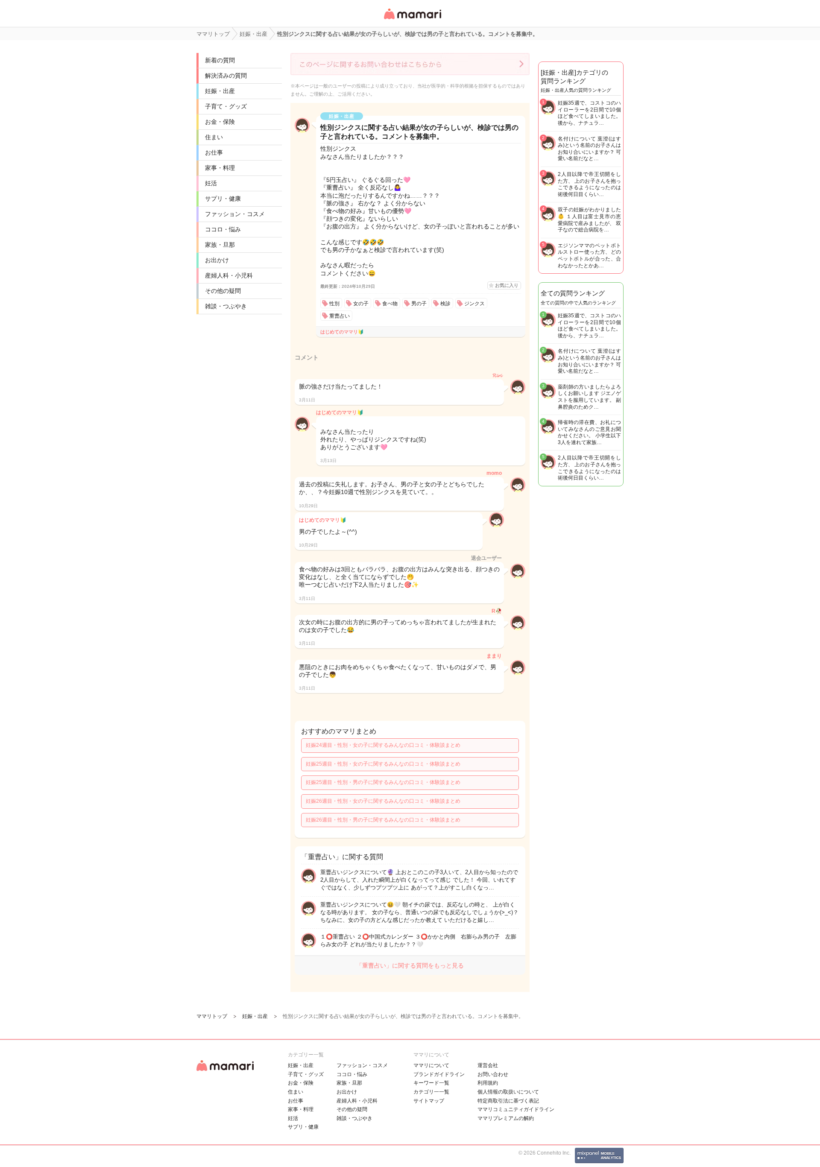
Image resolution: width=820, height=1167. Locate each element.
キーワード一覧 (431, 1083)
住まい (214, 137)
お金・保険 (220, 121)
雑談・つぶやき (226, 306)
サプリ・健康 (223, 198)
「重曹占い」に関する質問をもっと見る (410, 965)
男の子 (419, 304)
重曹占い (339, 316)
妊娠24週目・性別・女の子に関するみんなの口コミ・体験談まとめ (383, 745)
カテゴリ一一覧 (431, 1092)
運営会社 (487, 1065)
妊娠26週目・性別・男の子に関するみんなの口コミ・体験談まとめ (383, 820)
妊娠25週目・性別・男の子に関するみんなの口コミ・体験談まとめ (383, 782)
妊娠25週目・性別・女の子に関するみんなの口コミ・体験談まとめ (383, 764)
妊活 (211, 183)
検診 (445, 304)
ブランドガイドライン (439, 1074)
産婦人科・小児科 (229, 275)
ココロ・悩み (223, 229)
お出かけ (217, 260)
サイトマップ (428, 1101)
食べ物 (390, 304)
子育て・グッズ (226, 106)
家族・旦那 (220, 244)
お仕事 (214, 152)
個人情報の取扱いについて (508, 1092)
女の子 (361, 304)
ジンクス (474, 304)
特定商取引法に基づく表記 (508, 1101)
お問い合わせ (492, 1074)
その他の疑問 (223, 290)
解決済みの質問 (226, 75)
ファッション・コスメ (235, 214)
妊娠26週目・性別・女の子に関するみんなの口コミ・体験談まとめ (383, 801)
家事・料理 (220, 167)
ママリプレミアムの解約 (505, 1118)
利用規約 (487, 1083)
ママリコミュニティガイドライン (515, 1109)
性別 (334, 304)
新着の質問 (220, 60)
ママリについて (431, 1065)
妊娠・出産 (220, 91)
